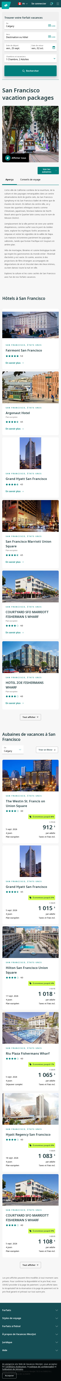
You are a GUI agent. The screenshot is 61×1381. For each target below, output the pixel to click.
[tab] (9, 179)
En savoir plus (13, 362)
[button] (51, 4)
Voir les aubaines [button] (46, 170)
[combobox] (13, 749)
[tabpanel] (30, 234)
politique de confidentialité (41, 1366)
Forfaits (6, 1310)
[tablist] (23, 179)
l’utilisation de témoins (12, 1369)
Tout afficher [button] (28, 717)
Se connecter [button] (38, 3)
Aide (4, 1350)
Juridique (7, 1342)
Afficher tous (19, 157)
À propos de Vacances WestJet (19, 1334)
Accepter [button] (9, 1375)
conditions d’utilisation (15, 1366)
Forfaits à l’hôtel (11, 1326)
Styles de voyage (11, 1318)
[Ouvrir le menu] (58, 4)
